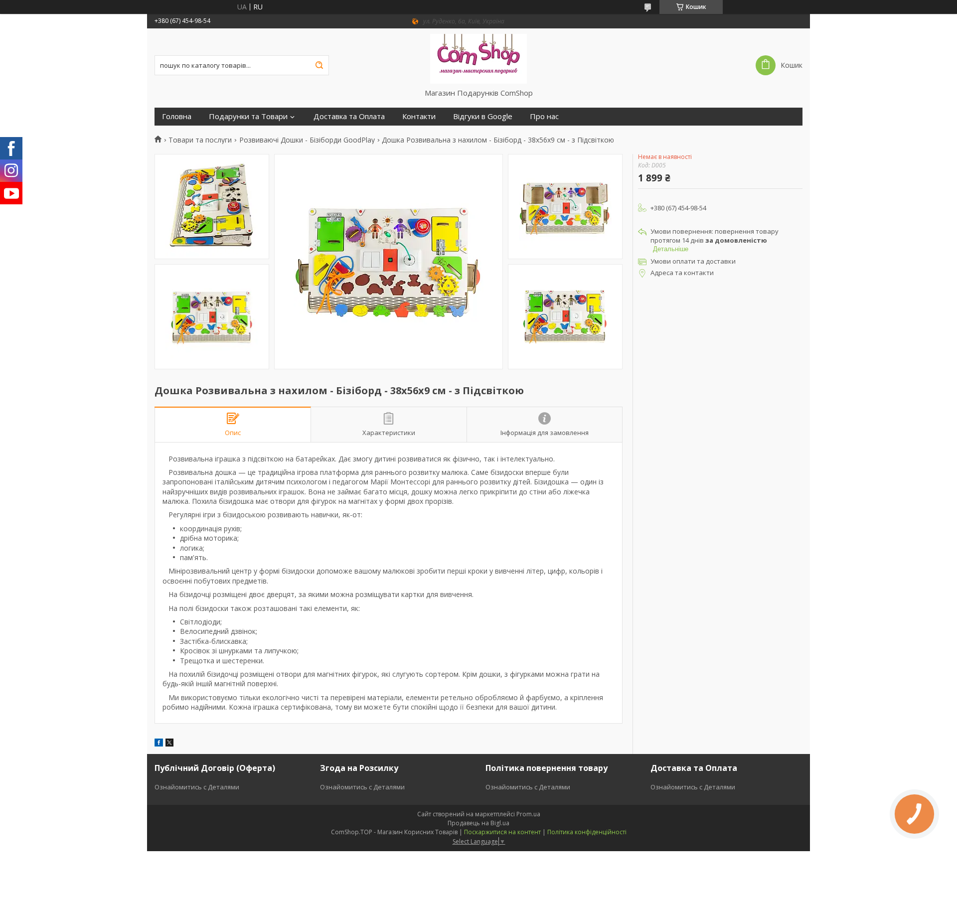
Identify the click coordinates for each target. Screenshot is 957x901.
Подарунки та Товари (248, 116)
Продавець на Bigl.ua (478, 823)
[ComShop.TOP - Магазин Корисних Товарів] (479, 58)
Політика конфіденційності (587, 832)
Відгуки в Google (482, 116)
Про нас (544, 116)
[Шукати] (319, 65)
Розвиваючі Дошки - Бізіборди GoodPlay (307, 140)
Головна (176, 116)
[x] (169, 744)
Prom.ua (528, 814)
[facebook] (159, 744)
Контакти (419, 116)
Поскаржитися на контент (502, 832)
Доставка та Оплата (349, 116)
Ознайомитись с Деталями (197, 786)
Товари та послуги (200, 140)
